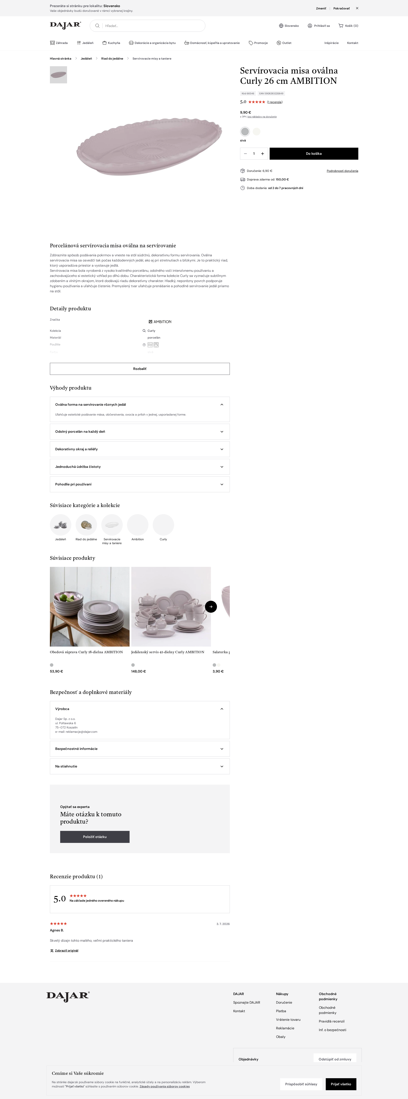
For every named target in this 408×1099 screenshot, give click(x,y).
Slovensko (292, 26)
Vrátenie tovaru (288, 1019)
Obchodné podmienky (327, 1010)
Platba (281, 1011)
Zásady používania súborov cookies (165, 1086)
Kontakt (352, 43)
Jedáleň (86, 58)
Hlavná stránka (60, 58)
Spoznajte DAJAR (246, 1002)
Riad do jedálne (112, 58)
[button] (139, 405)
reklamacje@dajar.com (81, 732)
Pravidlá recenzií (332, 1021)
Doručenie (284, 1002)
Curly (151, 331)
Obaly (280, 1036)
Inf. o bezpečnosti (332, 1030)
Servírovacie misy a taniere (152, 58)
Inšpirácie (331, 43)
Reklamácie (285, 1028)
